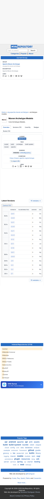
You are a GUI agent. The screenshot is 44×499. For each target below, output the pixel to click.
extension (14, 450)
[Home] (22, 48)
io (11, 453)
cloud (7, 448)
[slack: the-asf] (19, 76)
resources (26, 459)
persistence (9, 459)
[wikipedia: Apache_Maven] (14, 76)
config (12, 448)
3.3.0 (12, 226)
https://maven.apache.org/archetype (22, 158)
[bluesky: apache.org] (21, 76)
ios (14, 453)
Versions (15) (17, 127)
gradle (37, 450)
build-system (29, 144)
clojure (38, 445)
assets (37, 442)
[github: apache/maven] (3, 76)
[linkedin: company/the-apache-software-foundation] (11, 76)
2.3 (12, 265)
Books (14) (6, 131)
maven (6, 147)
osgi (38, 456)
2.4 (12, 261)
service (13, 462)
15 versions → (36, 201)
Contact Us (19, 496)
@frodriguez (30, 474)
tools (15, 465)
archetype (19, 144)
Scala (14, 478)
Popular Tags (22, 438)
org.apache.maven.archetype (17, 112)
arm (31, 442)
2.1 (12, 273)
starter (30, 462)
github (31, 450)
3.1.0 (12, 248)
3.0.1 (12, 252)
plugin (17, 459)
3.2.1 (12, 231)
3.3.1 (12, 222)
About (31, 53)
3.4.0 (12, 218)
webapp (28, 465)
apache (13, 147)
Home (4, 112)
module (28, 456)
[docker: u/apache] (6, 76)
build (12, 144)
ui (18, 465)
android (12, 442)
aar (6, 442)
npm (34, 456)
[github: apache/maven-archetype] (13, 166)
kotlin (32, 453)
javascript (20, 453)
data (22, 448)
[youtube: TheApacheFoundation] (16, 76)
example (7, 450)
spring (20, 462)
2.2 (12, 269)
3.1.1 (12, 244)
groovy (6, 453)
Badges (36, 127)
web (22, 464)
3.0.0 (12, 256)
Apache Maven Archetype (11, 64)
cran (18, 447)
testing (37, 462)
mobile (20, 456)
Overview (6, 127)
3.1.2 (12, 239)
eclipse (36, 448)
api (26, 442)
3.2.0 (12, 235)
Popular (24, 53)
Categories (15, 53)
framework (23, 450)
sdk (37, 459)
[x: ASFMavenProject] (8, 76)
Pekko (28, 478)
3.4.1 (12, 214)
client (32, 445)
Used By (27, 127)
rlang (33, 459)
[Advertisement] (22, 22)
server (6, 462)
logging (7, 456)
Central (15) (7, 205)
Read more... (22, 483)
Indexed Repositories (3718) (22, 344)
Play (18, 478)
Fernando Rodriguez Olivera (30, 492)
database (29, 447)
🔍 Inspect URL (15, 161)
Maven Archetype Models (21, 118)
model (6, 144)
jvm (26, 453)
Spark (23, 478)
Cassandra (37, 478)
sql (25, 462)
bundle (25, 445)
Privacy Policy (29, 496)
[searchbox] (17, 50)
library (38, 453)
